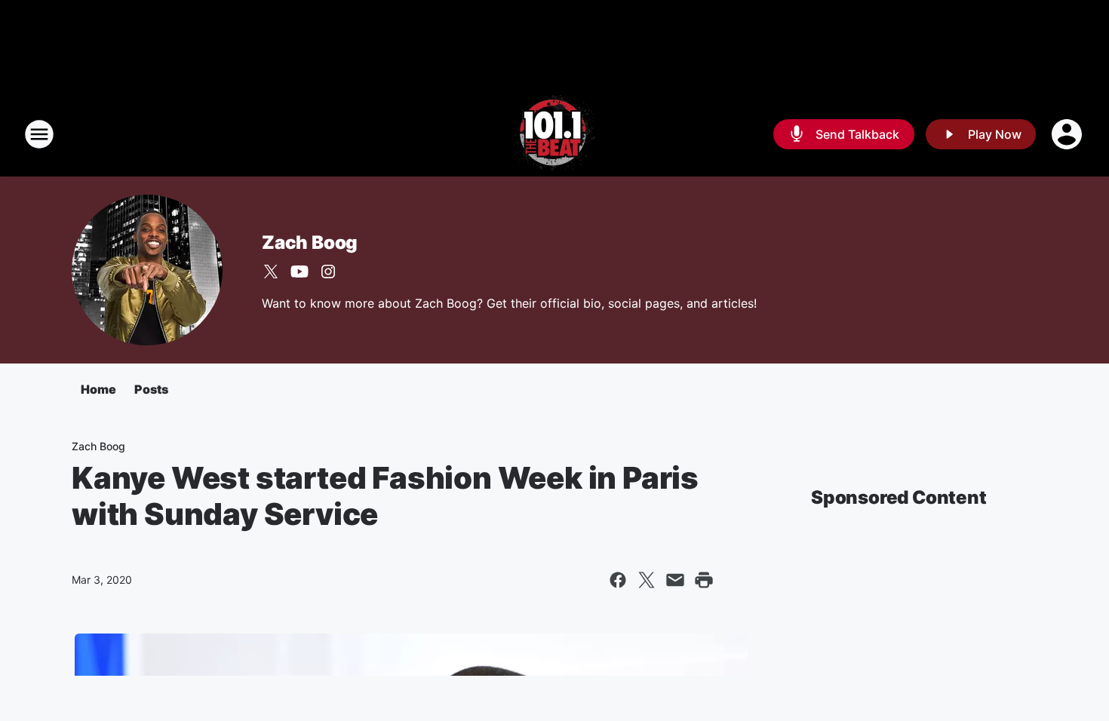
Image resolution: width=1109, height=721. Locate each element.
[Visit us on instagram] (328, 271)
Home (98, 389)
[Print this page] (703, 580)
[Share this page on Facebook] (617, 580)
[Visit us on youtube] (299, 271)
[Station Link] (554, 134)
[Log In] (1068, 134)
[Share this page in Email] (675, 580)
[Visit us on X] (271, 271)
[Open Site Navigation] (39, 134)
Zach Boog (310, 242)
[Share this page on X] (646, 580)
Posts (151, 389)
